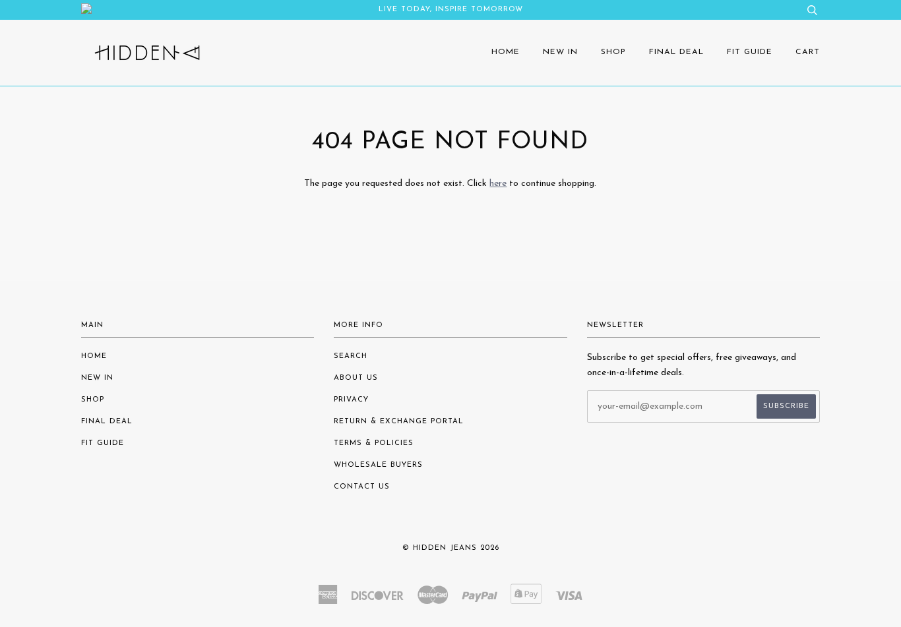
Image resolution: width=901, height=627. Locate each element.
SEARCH (350, 356)
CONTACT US (362, 487)
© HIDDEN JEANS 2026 (450, 548)
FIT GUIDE (749, 52)
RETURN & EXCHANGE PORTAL (399, 421)
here (498, 184)
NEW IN (560, 52)
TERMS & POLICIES (374, 443)
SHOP (613, 52)
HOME (505, 52)
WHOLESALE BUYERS (378, 465)
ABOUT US (356, 378)
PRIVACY (351, 399)
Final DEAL (676, 52)
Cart (807, 52)
